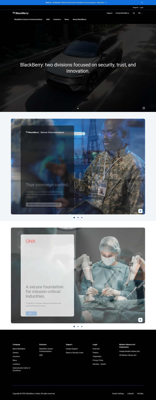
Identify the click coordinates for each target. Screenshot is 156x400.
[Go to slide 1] (74, 217)
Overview (96, 349)
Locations (16, 364)
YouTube (140, 394)
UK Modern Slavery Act (127, 355)
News (67, 19)
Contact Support (72, 349)
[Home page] (36, 13)
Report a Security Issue (74, 353)
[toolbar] (78, 217)
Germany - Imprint (99, 364)
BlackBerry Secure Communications (28, 19)
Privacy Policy (98, 360)
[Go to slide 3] (82, 217)
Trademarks (97, 356)
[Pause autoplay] (140, 211)
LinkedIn (130, 394)
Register (135, 7)
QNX (48, 19)
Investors (57, 19)
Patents (95, 353)
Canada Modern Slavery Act (129, 351)
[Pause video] (143, 107)
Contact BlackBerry (122, 13)
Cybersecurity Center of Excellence (21, 369)
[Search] (133, 13)
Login (141, 7)
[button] (78, 68)
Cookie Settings (118, 394)
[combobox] (140, 13)
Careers (15, 353)
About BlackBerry (79, 19)
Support (109, 13)
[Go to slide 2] (78, 217)
